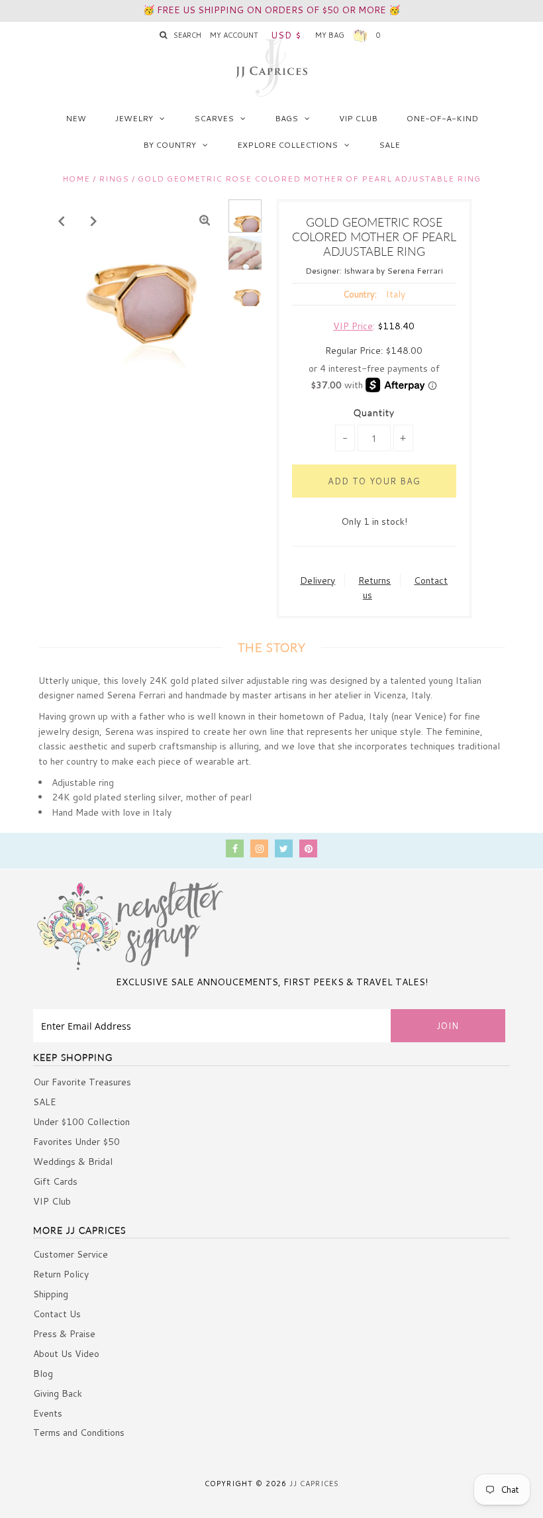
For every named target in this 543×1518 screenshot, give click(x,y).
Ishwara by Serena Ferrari (393, 270)
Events (47, 1413)
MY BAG (348, 35)
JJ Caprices (314, 1483)
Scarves (214, 118)
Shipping (50, 1294)
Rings (114, 178)
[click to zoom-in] (204, 220)
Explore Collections (287, 144)
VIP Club (358, 118)
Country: (360, 294)
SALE (389, 144)
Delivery (317, 580)
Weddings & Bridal (73, 1161)
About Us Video (66, 1353)
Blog (43, 1373)
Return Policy (61, 1274)
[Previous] (61, 220)
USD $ (286, 35)
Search (187, 35)
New (76, 118)
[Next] (94, 220)
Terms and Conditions (78, 1432)
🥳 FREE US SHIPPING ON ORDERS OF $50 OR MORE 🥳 (271, 10)
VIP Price (353, 326)
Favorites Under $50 (76, 1141)
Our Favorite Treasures (82, 1082)
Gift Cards (55, 1181)
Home (76, 178)
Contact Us (57, 1314)
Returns (374, 580)
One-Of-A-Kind (442, 118)
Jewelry (134, 118)
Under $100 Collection (81, 1121)
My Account (234, 35)
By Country (169, 144)
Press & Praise (64, 1333)
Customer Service (70, 1254)
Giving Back (57, 1393)
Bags (286, 118)
